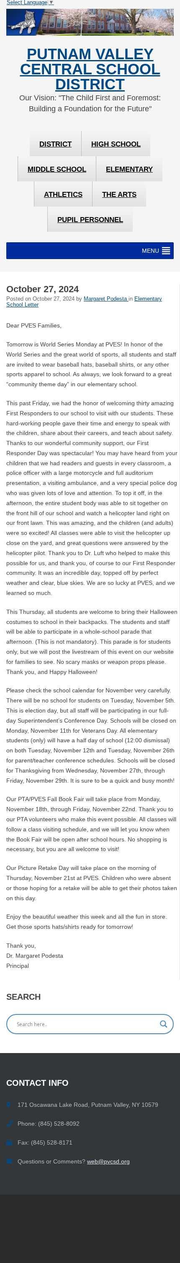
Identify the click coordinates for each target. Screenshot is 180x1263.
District (55, 144)
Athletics (63, 195)
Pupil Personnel (90, 220)
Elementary (129, 169)
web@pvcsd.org (108, 1161)
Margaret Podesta (106, 299)
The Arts (119, 195)
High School (116, 144)
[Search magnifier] (164, 1024)
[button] (150, 250)
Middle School (57, 169)
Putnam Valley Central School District (90, 69)
